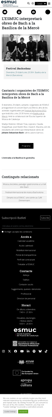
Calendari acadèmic (26, 241)
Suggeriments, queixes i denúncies (26, 289)
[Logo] (9, 3)
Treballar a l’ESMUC (26, 264)
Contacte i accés (26, 284)
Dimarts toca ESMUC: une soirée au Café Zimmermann (24, 199)
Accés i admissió (26, 245)
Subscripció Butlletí (14, 218)
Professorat (26, 293)
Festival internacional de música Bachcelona (24, 192)
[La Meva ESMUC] (33, 3)
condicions (27, 231)
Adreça (26, 275)
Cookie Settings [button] (9, 411)
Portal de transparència (26, 255)
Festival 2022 (35, 110)
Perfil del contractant (26, 259)
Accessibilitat (26, 394)
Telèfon (26, 279)
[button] (28, 3)
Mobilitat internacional (26, 250)
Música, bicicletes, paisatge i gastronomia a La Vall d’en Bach (24, 185)
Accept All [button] (23, 411)
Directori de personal (26, 298)
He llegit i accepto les (18, 231)
